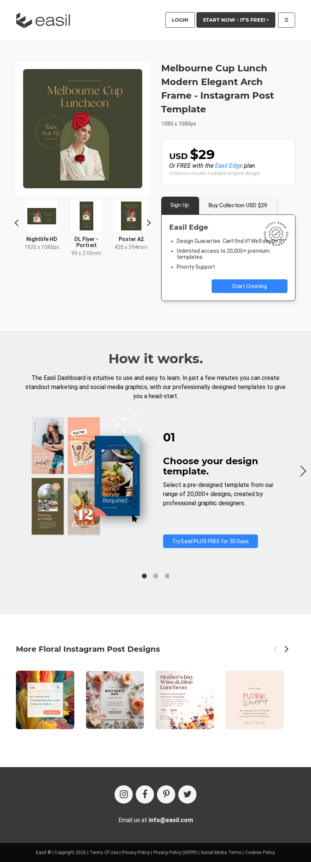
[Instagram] (124, 794)
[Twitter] (187, 794)
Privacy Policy (136, 852)
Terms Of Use (104, 852)
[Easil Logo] (45, 20)
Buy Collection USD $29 (238, 205)
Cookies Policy (260, 852)
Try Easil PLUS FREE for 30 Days (210, 541)
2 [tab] (155, 576)
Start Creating (249, 286)
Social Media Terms (221, 852)
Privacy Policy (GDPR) (175, 852)
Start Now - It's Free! (235, 20)
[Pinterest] (166, 794)
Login (180, 20)
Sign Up (179, 205)
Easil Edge (228, 165)
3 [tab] (167, 576)
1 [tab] (144, 576)
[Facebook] (145, 794)
